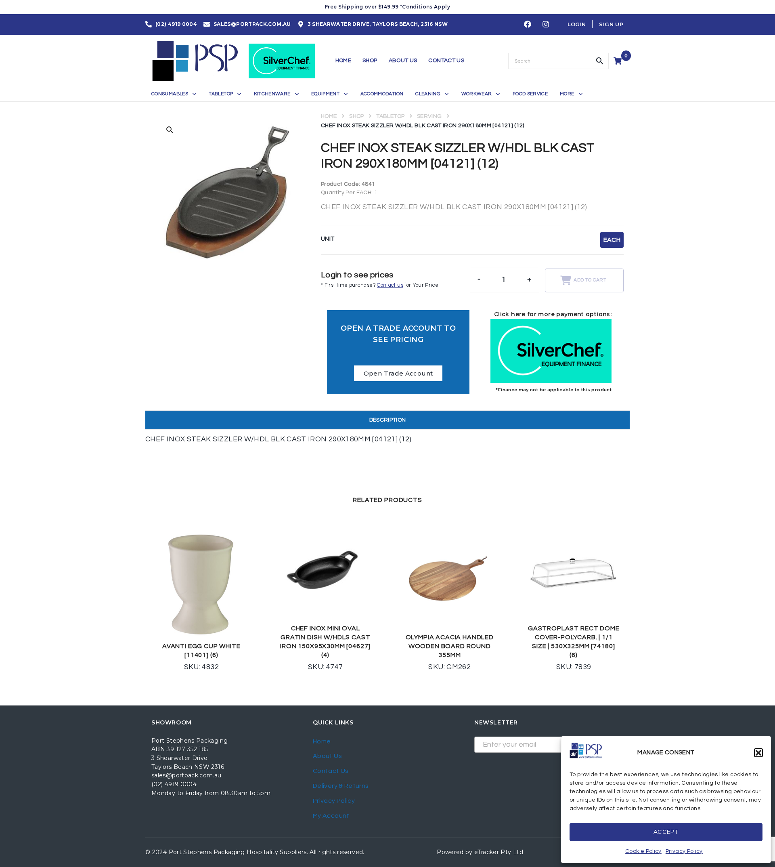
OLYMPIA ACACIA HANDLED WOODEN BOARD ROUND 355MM (450, 646)
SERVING (429, 116)
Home (329, 116)
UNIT (328, 239)
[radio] (612, 240)
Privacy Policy (684, 851)
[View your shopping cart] (619, 61)
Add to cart (590, 280)
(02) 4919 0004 (174, 784)
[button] (758, 753)
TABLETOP (390, 116)
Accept (666, 832)
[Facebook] (527, 25)
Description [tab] (387, 420)
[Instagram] (546, 25)
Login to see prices (357, 275)
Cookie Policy (643, 851)
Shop (356, 116)
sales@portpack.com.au (186, 775)
